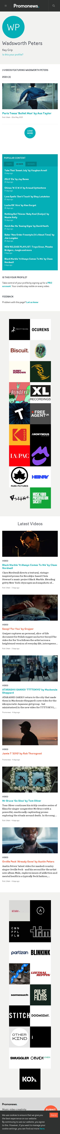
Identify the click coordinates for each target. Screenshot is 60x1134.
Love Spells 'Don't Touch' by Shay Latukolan (27, 196)
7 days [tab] (9, 164)
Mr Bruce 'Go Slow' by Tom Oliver (21, 800)
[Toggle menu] (5, 6)
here (42, 1128)
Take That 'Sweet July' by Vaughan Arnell (25, 170)
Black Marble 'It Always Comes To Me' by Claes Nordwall (28, 260)
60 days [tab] (31, 164)
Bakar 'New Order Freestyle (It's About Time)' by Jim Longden (29, 236)
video (5, 560)
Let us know (32, 302)
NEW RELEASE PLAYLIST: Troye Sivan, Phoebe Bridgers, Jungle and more (28, 248)
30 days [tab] (19, 164)
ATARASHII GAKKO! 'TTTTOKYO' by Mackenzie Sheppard (29, 691)
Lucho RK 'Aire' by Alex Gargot (20, 205)
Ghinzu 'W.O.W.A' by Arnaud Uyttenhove (25, 187)
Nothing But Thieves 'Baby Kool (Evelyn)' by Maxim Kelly (26, 215)
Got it (54, 1115)
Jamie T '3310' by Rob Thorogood (22, 753)
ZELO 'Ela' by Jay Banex (16, 179)
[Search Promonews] (53, 6)
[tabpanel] (30, 218)
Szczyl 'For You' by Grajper (18, 628)
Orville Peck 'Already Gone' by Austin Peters (28, 861)
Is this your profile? (12, 54)
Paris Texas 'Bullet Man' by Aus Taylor (26, 113)
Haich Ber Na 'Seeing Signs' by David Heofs (26, 226)
